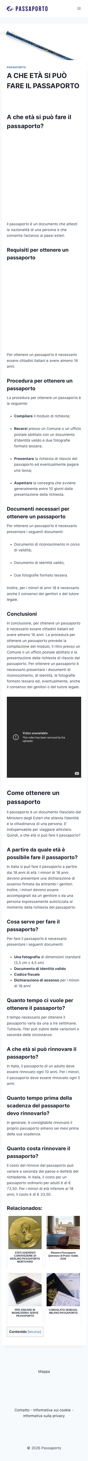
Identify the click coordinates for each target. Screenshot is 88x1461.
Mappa (44, 1371)
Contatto (22, 1410)
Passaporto (16, 67)
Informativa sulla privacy (44, 1416)
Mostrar (34, 1332)
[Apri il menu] (79, 8)
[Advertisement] (44, 177)
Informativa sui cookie (52, 1410)
